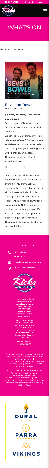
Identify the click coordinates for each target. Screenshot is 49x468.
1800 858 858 (24, 309)
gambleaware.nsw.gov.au (24, 305)
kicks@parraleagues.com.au (27, 262)
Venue (39, 2)
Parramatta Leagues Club (24, 375)
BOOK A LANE (11, 2)
